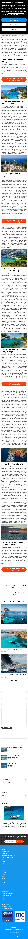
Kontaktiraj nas (5, 904)
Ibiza (3, 886)
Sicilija (3, 878)
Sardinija (4, 872)
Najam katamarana (6, 895)
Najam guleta (5, 897)
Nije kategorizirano (5, 782)
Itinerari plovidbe (5, 779)
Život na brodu (4, 795)
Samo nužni (14, 29)
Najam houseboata (6, 899)
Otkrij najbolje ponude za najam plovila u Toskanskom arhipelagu (14, 79)
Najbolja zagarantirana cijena (8, 855)
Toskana (4, 575)
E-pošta (3, 696)
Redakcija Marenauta (6, 35)
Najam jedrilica (5, 891)
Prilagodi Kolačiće (14, 24)
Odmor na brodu (5, 785)
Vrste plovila (4, 792)
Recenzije (4, 861)
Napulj (3, 884)
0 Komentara (24, 579)
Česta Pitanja (5, 853)
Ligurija (3, 882)
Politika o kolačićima (6, 865)
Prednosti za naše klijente (7, 857)
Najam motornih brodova (7, 893)
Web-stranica (4, 702)
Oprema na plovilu (5, 789)
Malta (3, 880)
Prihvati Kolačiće (14, 20)
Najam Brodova (5, 851)
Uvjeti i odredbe (5, 863)
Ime (2, 690)
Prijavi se (19, 841)
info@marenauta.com (8, 908)
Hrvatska (4, 874)
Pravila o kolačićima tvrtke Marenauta (16, 13)
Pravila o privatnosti (6, 867)
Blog (3, 859)
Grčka (3, 876)
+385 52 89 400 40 (8, 906)
